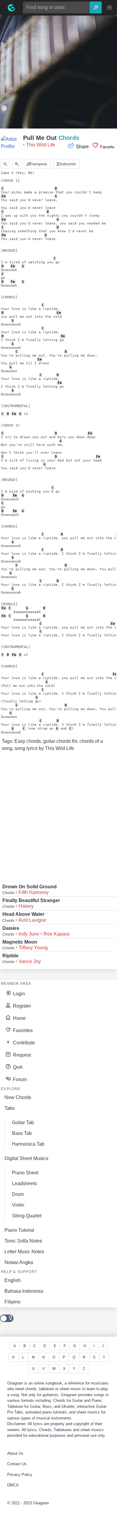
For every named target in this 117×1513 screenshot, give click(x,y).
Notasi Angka (18, 1262)
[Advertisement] (58, 74)
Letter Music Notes (24, 1251)
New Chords (17, 1097)
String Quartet (26, 1215)
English (12, 1280)
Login (18, 993)
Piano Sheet (25, 1172)
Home (19, 1018)
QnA (17, 1067)
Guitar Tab (23, 1122)
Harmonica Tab (28, 1144)
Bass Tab (22, 1133)
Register (21, 1005)
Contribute (23, 1042)
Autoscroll (67, 164)
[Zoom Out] (5, 164)
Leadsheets (24, 1183)
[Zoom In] (16, 164)
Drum (18, 1194)
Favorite (106, 147)
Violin (18, 1205)
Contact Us (17, 1464)
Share (82, 146)
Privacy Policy (19, 1474)
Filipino (12, 1301)
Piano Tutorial (19, 1230)
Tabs (9, 1108)
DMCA (13, 1485)
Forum (19, 1079)
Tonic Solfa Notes (23, 1240)
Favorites (22, 1030)
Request (21, 1054)
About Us (15, 1453)
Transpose (38, 164)
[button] (109, 8)
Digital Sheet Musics (26, 1158)
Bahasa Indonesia (23, 1291)
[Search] (96, 7)
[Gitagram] (11, 8)
